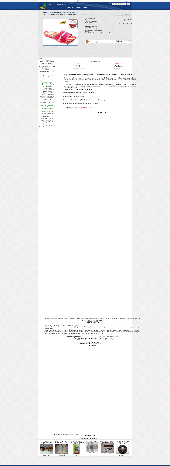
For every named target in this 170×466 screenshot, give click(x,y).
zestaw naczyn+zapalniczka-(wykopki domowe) (46, 442)
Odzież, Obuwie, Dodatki (55, 12)
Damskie (69, 12)
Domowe (74, 12)
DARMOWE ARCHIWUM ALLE (57, 5)
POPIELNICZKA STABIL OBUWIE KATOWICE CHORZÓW (122, 442)
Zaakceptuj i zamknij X (126, 1)
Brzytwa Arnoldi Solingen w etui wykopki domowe (107, 441)
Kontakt (85, 7)
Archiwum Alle (45, 12)
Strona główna (70, 7)
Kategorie (78, 7)
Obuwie (64, 12)
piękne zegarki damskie (92, 441)
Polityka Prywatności (84, 1)
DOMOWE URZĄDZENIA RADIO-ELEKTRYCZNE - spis (61, 442)
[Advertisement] (105, 36)
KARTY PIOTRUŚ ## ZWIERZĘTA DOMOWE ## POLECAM (77, 442)
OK (78, 1)
